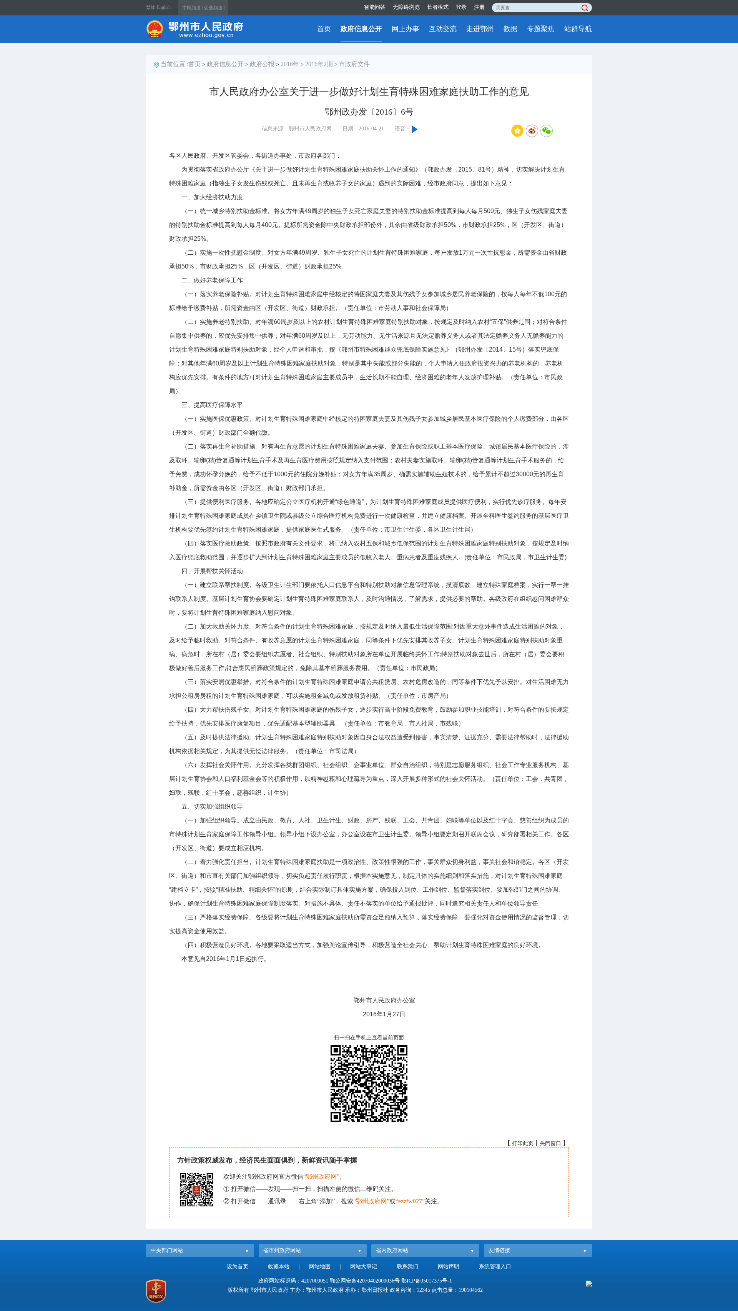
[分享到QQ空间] (517, 131)
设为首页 (237, 1266)
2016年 (290, 64)
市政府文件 (354, 64)
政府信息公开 (361, 29)
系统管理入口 (495, 1266)
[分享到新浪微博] (532, 131)
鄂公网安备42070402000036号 (365, 1281)
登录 (461, 7)
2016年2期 (319, 64)
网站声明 (448, 1266)
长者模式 (438, 7)
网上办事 (405, 29)
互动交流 (443, 29)
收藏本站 (278, 1266)
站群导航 (578, 29)
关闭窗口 (550, 1143)
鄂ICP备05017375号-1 (426, 1281)
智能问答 (375, 7)
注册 (479, 7)
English (164, 7)
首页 (324, 29)
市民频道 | (192, 7)
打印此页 (523, 1143)
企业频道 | (214, 7)
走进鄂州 (480, 29)
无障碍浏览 (406, 7)
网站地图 (320, 1266)
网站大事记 (363, 1266)
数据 (510, 29)
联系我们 (407, 1266)
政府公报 (262, 64)
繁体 (150, 7)
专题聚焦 (541, 29)
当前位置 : (174, 64)
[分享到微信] (546, 131)
